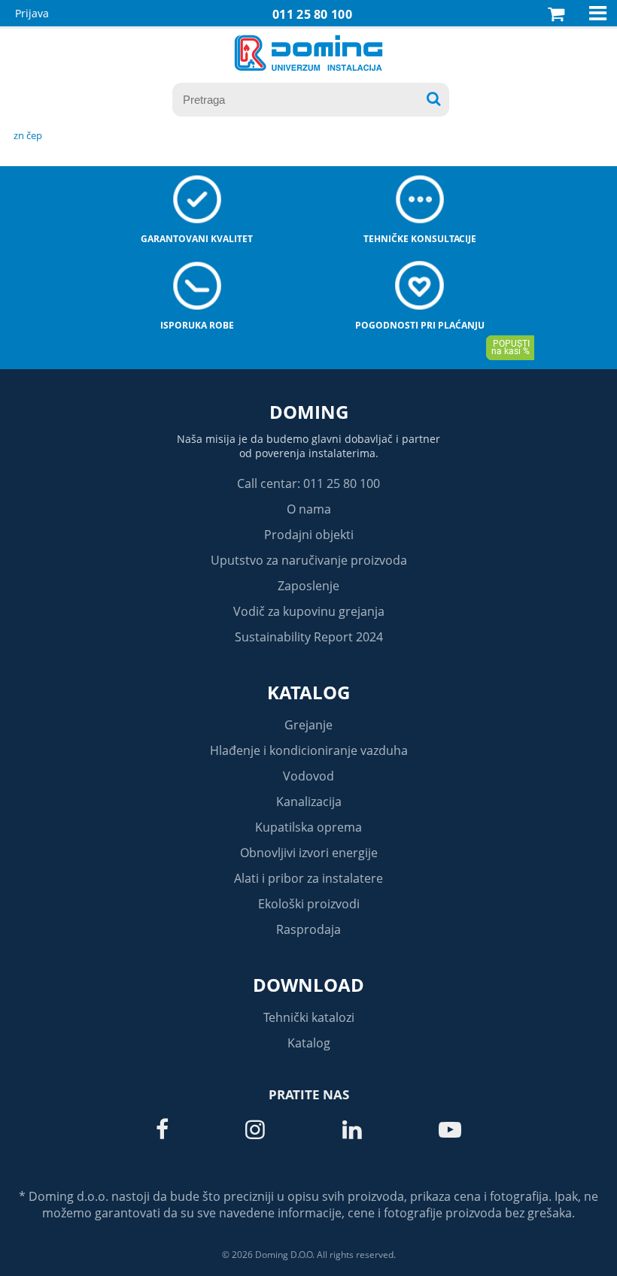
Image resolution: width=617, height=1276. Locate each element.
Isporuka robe (197, 325)
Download (308, 984)
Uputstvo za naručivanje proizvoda (309, 560)
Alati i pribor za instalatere (308, 878)
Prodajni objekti (309, 534)
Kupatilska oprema (308, 827)
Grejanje (308, 725)
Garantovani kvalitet (197, 238)
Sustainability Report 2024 (309, 637)
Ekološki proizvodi (309, 904)
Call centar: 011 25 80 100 (308, 483)
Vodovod (308, 776)
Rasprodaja (308, 929)
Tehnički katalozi (308, 1017)
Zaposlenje (308, 585)
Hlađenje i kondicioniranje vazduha (309, 750)
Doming (308, 411)
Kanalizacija (309, 801)
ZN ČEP (28, 135)
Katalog (308, 692)
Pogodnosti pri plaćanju (420, 325)
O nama (309, 509)
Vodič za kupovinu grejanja (308, 611)
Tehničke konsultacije (419, 238)
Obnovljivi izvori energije (309, 852)
